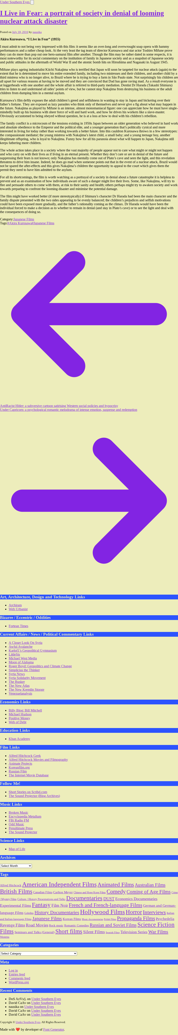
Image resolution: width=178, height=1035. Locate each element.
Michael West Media (23, 658)
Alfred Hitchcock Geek (25, 756)
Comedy (116, 891)
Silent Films (94, 931)
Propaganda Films (136, 918)
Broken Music (18, 812)
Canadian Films (42, 892)
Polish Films (110, 919)
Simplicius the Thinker (24, 670)
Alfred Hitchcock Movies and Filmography (38, 759)
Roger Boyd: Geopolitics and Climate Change (40, 666)
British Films (16, 891)
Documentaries (84, 898)
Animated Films (115, 884)
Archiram (15, 605)
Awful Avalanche (21, 646)
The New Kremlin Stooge (26, 689)
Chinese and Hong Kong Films (90, 892)
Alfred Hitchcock (10, 885)
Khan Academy (19, 739)
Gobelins (29, 913)
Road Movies (37, 925)
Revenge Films (12, 925)
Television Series (133, 932)
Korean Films (72, 919)
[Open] (32, 2)
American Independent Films (59, 884)
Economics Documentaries (136, 899)
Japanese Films (23, 219)
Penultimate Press (21, 828)
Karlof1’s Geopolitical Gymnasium (33, 650)
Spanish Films (113, 932)
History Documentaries (57, 912)
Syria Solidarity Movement (27, 678)
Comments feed (19, 978)
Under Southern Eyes (15, 2)
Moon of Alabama (21, 662)
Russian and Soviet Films (113, 925)
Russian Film (18, 771)
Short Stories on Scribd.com (28, 792)
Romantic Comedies (76, 925)
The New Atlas (19, 685)
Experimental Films (15, 905)
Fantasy (41, 905)
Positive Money (19, 718)
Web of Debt (17, 722)
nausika (37, 32)
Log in (13, 970)
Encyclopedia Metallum (25, 816)
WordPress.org (19, 982)
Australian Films (150, 884)
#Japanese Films (43, 223)
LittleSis (14, 654)
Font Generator (53, 1029)
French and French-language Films (105, 905)
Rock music (56, 925)
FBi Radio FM (19, 820)
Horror (134, 912)
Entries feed (17, 974)
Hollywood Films (102, 911)
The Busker (17, 682)
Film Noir (59, 905)
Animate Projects (20, 763)
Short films (68, 931)
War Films (158, 931)
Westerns (4, 937)
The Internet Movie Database (29, 775)
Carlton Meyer (63, 892)
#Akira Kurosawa (19, 223)
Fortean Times (18, 626)
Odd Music (16, 824)
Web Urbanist (18, 609)
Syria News (17, 674)
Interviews (154, 912)
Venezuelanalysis (20, 693)
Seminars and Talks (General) (34, 932)
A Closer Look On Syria (25, 643)
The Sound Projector (23, 832)
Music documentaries (92, 919)
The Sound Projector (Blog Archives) (34, 796)
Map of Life (17, 849)
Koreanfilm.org (19, 767)
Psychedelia (165, 919)
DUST (108, 898)
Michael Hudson (20, 714)
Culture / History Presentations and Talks (41, 899)
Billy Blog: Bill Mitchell (25, 710)
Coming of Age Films (149, 891)
